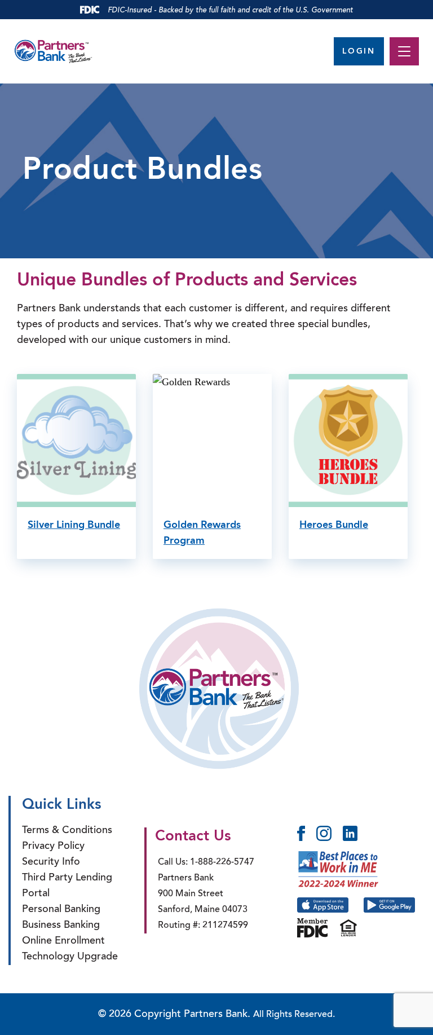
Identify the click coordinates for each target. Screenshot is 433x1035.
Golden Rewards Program (202, 533)
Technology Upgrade (70, 957)
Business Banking (61, 926)
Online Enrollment (63, 941)
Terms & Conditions (67, 831)
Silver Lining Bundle (74, 525)
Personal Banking (61, 910)
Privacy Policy (53, 847)
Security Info (51, 862)
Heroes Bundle (333, 525)
